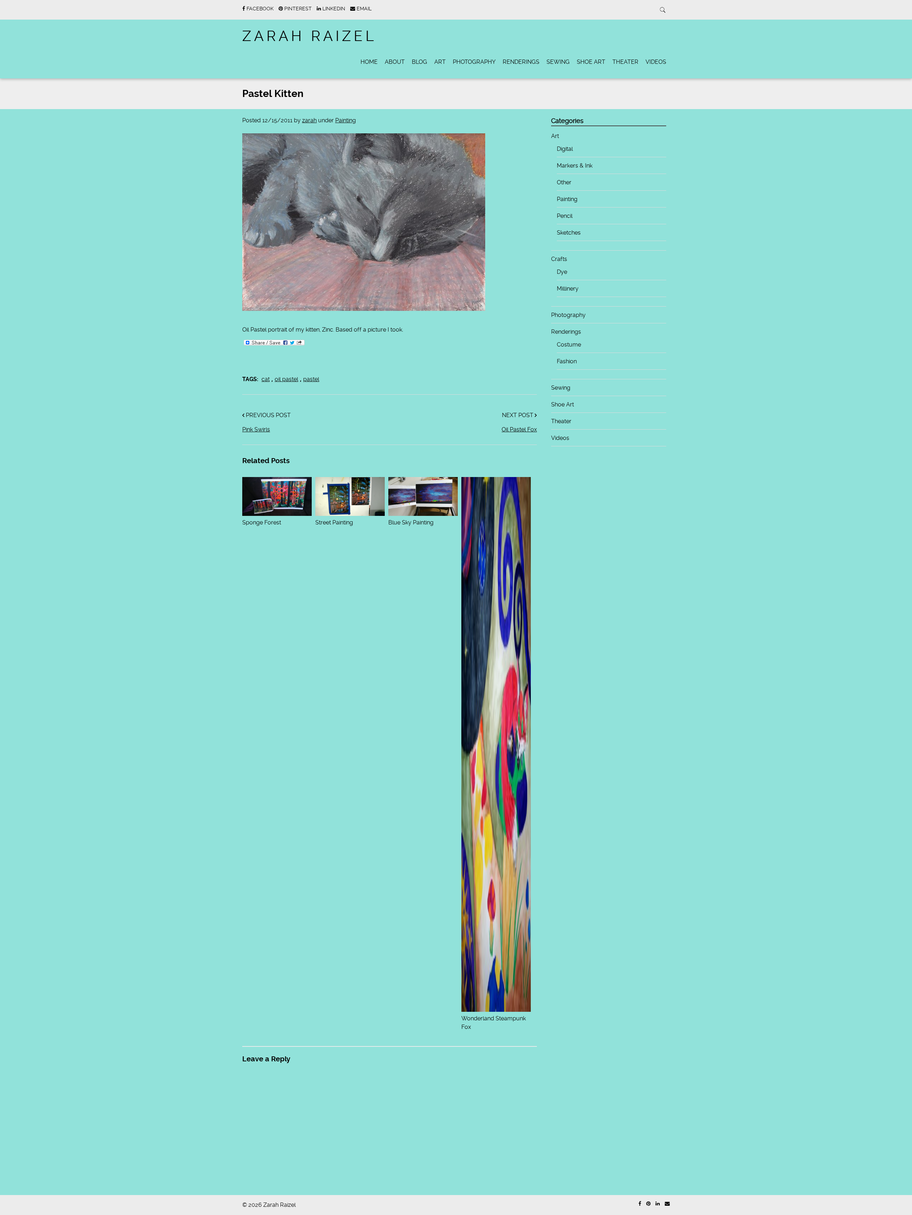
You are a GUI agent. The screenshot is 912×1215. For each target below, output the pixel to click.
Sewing (558, 61)
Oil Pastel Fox (519, 429)
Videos (656, 61)
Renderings (521, 61)
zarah (309, 120)
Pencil (564, 215)
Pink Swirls (256, 429)
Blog (419, 61)
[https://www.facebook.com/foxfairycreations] (639, 1204)
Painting (345, 120)
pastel (311, 379)
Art (440, 61)
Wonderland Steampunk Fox (493, 1022)
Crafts (559, 259)
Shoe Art (591, 61)
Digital (565, 148)
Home (369, 61)
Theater (625, 61)
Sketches (569, 232)
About (395, 61)
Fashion (567, 361)
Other (564, 182)
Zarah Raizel (309, 36)
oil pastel (286, 379)
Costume (569, 344)
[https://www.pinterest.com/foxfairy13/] (648, 1204)
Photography (474, 61)
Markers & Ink (574, 165)
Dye (562, 271)
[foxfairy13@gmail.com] (667, 1204)
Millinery (568, 288)
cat (265, 379)
